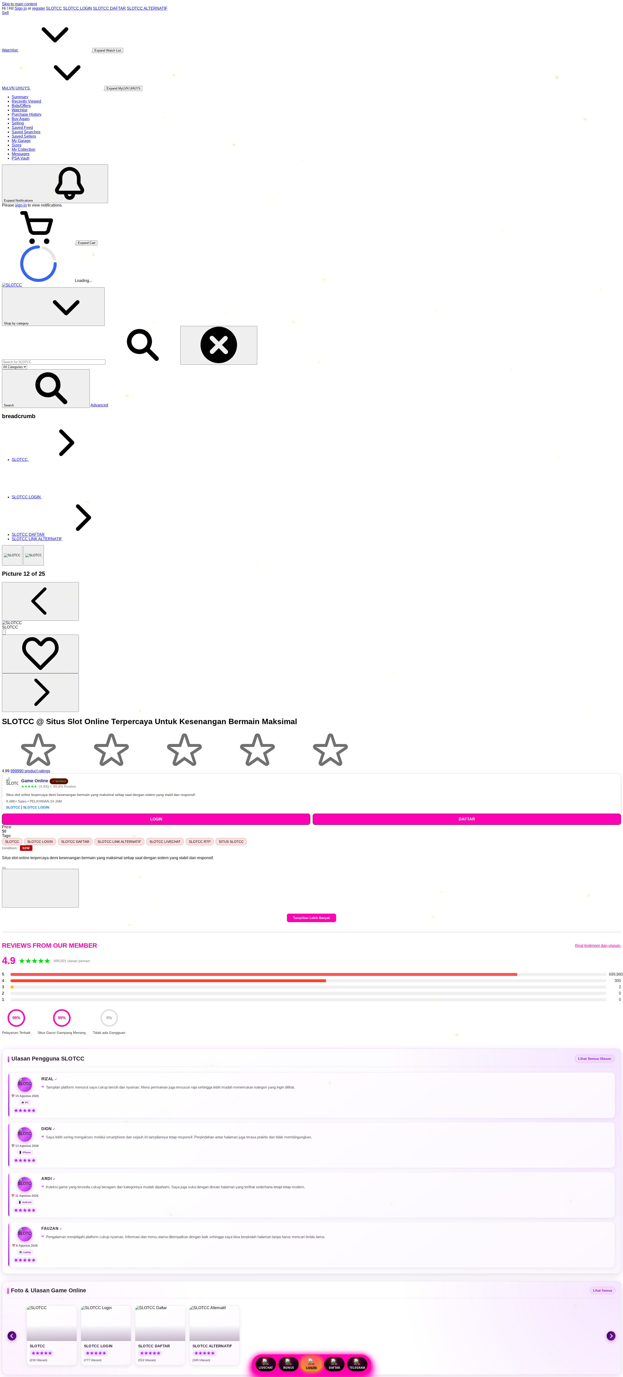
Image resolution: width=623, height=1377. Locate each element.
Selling (18, 123)
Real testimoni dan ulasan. (598, 946)
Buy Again (20, 119)
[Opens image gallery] (4, 632)
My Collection (23, 149)
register (38, 8)
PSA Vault (20, 158)
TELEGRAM (357, 1368)
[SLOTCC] (12, 555)
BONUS (288, 1368)
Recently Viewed (26, 101)
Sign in (21, 8)
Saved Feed (22, 128)
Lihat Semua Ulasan (594, 1059)
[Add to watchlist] (40, 654)
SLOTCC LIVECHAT (165, 842)
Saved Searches (26, 132)
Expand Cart (86, 243)
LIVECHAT (266, 1368)
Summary (20, 97)
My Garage (21, 141)
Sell (5, 13)
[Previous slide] (12, 1336)
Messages (20, 154)
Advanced (99, 405)
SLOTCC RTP (200, 842)
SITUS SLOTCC (231, 842)
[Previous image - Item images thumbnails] (40, 601)
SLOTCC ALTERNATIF (147, 8)
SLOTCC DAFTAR (109, 8)
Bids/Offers (21, 106)
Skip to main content (19, 4)
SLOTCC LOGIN (77, 8)
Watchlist (19, 110)
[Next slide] (611, 1336)
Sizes (16, 145)
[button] (46, 388)
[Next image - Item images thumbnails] (40, 692)
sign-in (21, 205)
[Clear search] (218, 345)
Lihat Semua (602, 1290)
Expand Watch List (107, 50)
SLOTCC (54, 8)
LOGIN (311, 1368)
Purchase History (26, 114)
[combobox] (53, 362)
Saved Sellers (24, 136)
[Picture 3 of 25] (33, 555)
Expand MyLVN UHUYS (123, 88)
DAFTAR (334, 1368)
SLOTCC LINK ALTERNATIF (119, 842)
